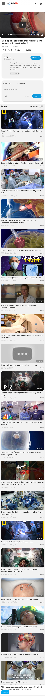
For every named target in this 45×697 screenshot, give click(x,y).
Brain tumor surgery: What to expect (15, 682)
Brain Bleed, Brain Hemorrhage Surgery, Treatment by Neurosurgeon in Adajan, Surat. (22, 483)
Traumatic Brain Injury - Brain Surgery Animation (20, 654)
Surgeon (7, 57)
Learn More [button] (26, 689)
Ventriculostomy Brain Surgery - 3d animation (19, 599)
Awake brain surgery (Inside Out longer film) (19, 627)
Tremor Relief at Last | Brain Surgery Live (17, 542)
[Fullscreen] (42, 35)
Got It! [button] (5, 692)
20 (34, 34)
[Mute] (38, 35)
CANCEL (26, 96)
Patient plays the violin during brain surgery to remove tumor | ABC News (19, 570)
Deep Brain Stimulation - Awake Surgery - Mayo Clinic (22, 163)
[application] (22, 25)
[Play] (3, 35)
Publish (37, 96)
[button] (41, 3)
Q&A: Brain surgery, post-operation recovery (19, 365)
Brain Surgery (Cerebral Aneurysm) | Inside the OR (21, 278)
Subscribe (36, 58)
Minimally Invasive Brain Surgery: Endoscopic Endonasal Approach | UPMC (18, 221)
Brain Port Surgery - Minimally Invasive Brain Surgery (21, 250)
